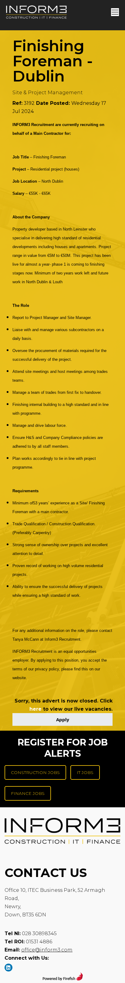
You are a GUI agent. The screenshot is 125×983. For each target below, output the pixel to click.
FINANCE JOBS (28, 793)
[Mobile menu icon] (115, 12)
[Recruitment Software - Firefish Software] (62, 979)
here (35, 709)
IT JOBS (85, 772)
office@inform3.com (47, 950)
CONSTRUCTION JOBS (35, 772)
